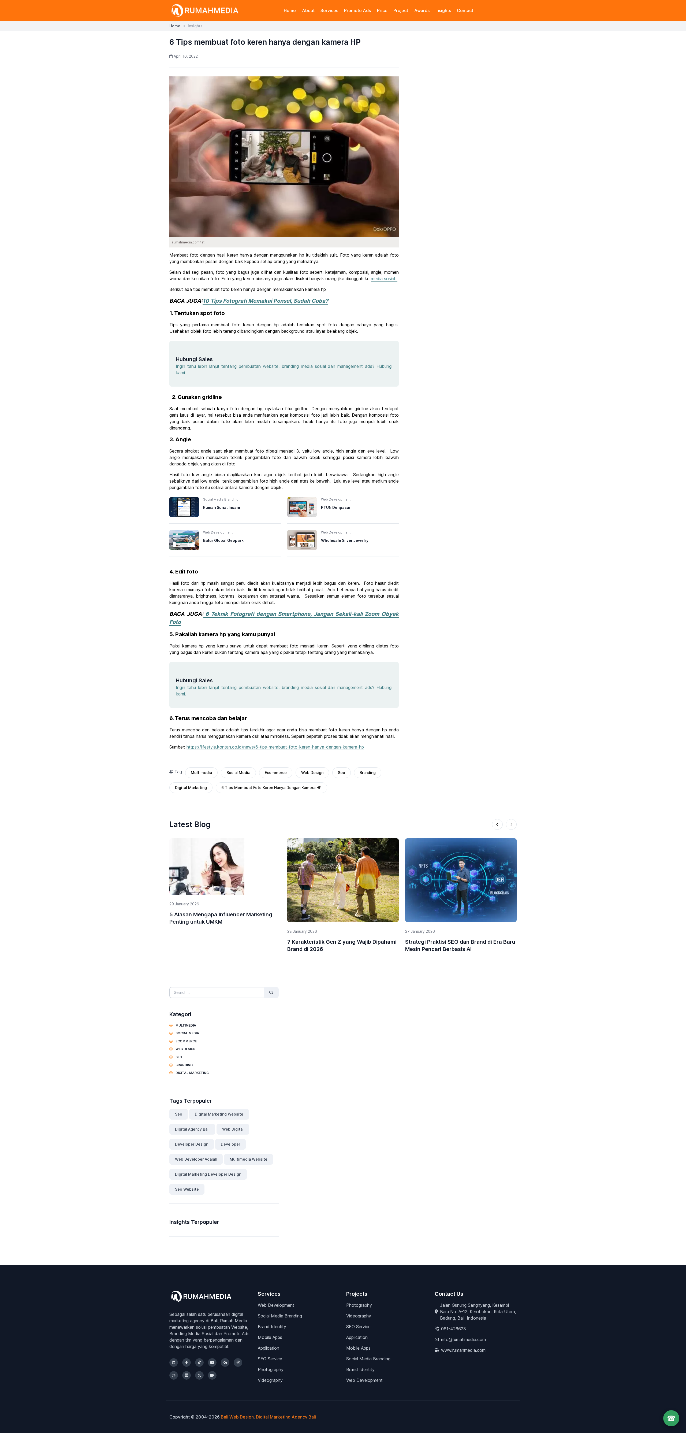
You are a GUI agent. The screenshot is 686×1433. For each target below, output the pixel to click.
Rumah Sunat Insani (221, 507)
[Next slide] (511, 824)
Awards (422, 10)
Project (400, 10)
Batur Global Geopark (223, 540)
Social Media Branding (280, 1316)
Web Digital (233, 1129)
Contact (465, 10)
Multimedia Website (248, 1159)
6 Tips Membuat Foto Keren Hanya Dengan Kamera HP (271, 787)
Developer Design (191, 1144)
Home (290, 10)
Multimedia (201, 772)
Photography (271, 1369)
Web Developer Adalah (196, 1159)
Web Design (312, 772)
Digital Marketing (191, 787)
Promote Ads (357, 10)
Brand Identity (272, 1326)
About (308, 10)
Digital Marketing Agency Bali (286, 1417)
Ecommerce (276, 772)
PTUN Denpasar (336, 507)
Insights (443, 10)
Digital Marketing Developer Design (208, 1174)
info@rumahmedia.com (463, 1339)
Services (329, 10)
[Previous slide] (497, 824)
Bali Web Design (237, 1417)
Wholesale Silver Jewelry (344, 540)
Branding (368, 772)
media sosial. (384, 278)
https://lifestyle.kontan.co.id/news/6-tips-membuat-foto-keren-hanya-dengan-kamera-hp (275, 747)
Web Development (276, 1305)
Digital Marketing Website (219, 1114)
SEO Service (270, 1358)
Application (268, 1348)
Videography (270, 1380)
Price (382, 10)
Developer (230, 1144)
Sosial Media (238, 772)
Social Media (187, 1033)
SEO (178, 1057)
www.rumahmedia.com (463, 1350)
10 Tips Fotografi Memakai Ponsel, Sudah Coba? (265, 301)
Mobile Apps (270, 1337)
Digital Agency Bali (192, 1129)
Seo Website (187, 1189)
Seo (341, 772)
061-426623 (453, 1328)
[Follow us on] (173, 1362)
